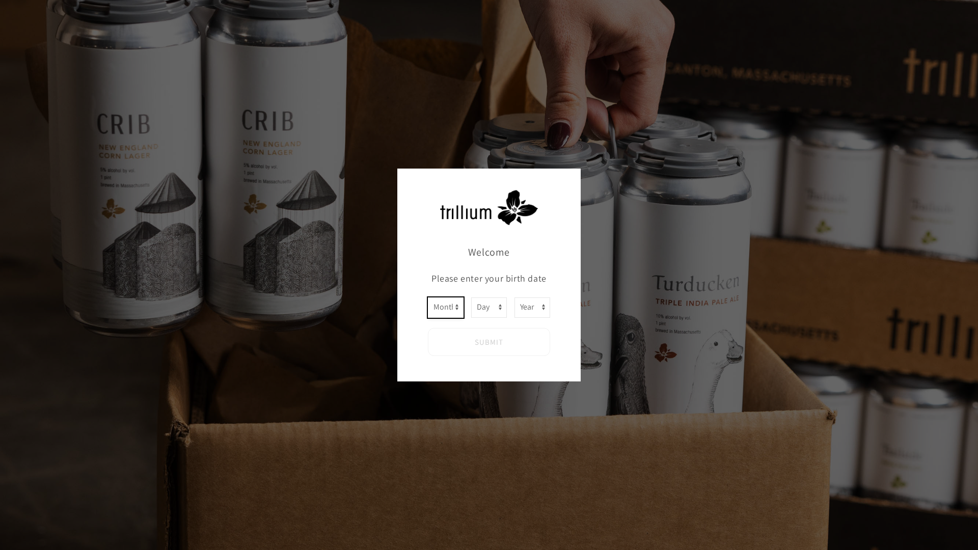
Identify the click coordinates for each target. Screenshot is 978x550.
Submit (489, 342)
